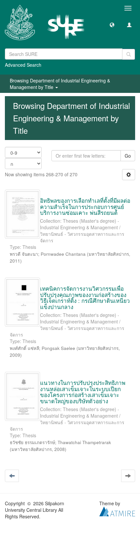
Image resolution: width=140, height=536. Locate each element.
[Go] (128, 54)
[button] (112, 24)
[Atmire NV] (117, 510)
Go (128, 155)
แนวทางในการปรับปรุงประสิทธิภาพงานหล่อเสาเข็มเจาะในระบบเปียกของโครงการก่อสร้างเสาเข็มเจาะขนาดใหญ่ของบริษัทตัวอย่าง (82, 391)
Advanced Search (23, 64)
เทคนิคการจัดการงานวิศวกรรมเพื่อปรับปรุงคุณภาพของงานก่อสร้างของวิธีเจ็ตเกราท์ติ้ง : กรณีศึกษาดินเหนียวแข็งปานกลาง (85, 297)
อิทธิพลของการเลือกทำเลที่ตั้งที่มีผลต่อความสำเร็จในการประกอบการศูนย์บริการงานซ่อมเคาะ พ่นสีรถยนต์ (85, 206)
